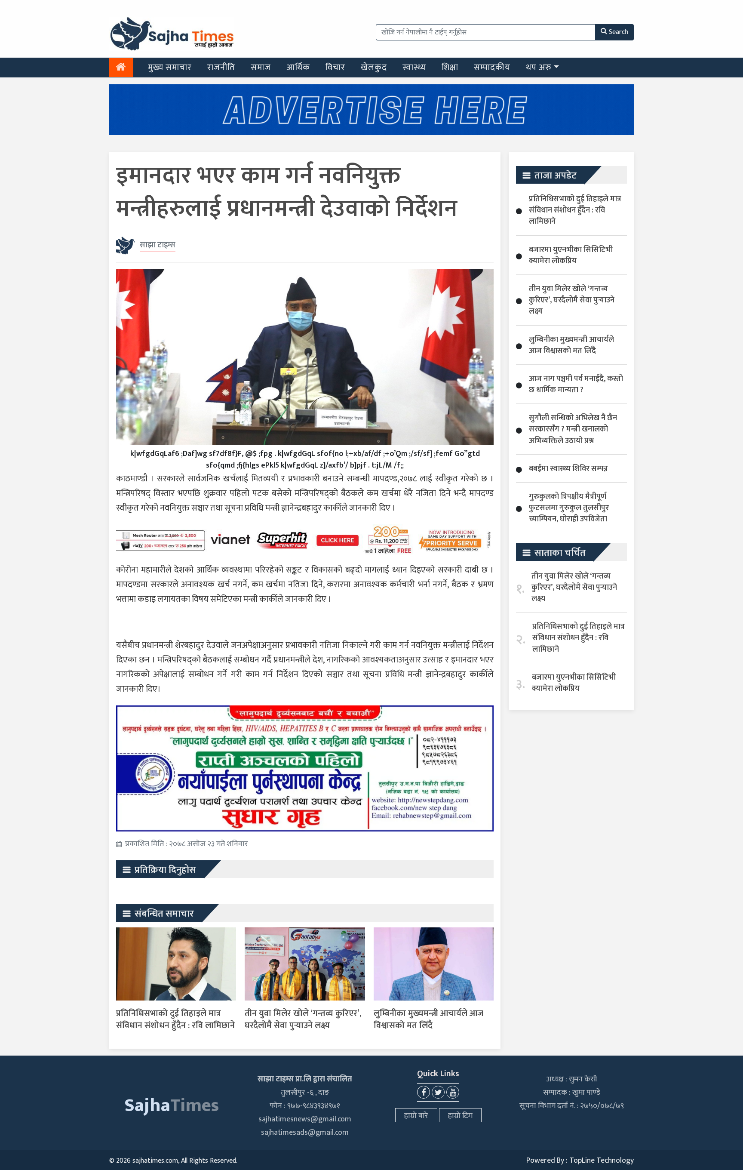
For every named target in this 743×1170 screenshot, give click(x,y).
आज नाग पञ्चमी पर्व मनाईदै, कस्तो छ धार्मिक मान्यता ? (576, 385)
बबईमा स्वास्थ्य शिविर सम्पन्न (568, 468)
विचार (335, 67)
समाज (261, 67)
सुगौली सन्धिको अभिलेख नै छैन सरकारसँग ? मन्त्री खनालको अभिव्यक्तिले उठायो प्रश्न (573, 429)
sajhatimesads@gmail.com (305, 1132)
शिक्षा (450, 67)
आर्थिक (298, 67)
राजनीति (221, 67)
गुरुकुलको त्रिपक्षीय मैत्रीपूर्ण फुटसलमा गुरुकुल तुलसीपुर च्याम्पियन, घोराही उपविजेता (569, 508)
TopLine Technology (601, 1160)
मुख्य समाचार (170, 67)
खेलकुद (374, 67)
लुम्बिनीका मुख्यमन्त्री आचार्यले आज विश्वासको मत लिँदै (428, 1019)
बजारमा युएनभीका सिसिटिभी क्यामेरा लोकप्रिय (571, 255)
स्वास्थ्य (414, 67)
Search (618, 32)
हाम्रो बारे (416, 1115)
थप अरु (539, 67)
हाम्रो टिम (460, 1115)
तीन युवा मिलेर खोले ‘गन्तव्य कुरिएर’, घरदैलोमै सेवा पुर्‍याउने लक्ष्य (303, 1019)
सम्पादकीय (492, 67)
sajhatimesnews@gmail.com (304, 1119)
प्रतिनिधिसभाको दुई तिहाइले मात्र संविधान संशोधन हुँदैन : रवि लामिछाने (175, 1019)
